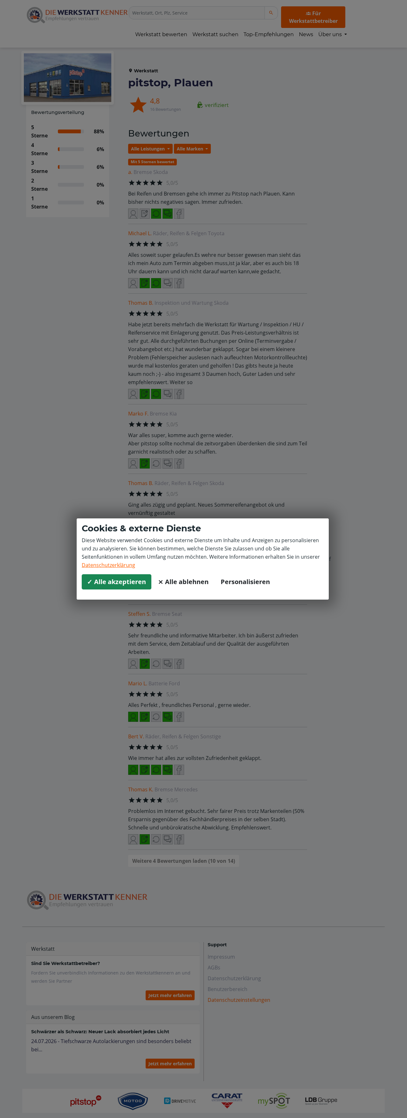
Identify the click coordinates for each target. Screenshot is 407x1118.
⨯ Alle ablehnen (183, 581)
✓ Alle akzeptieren (116, 581)
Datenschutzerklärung (108, 565)
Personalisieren (245, 581)
